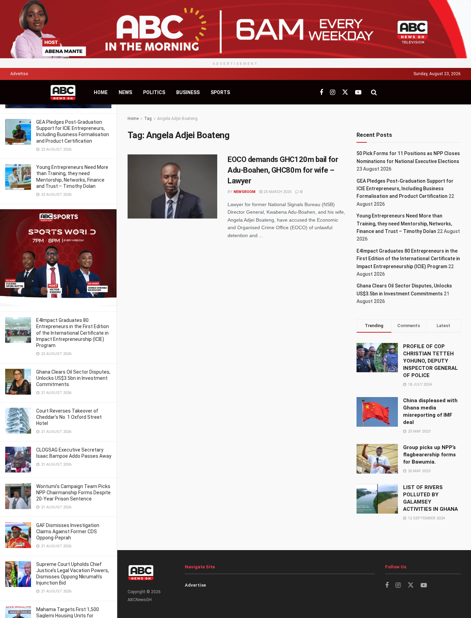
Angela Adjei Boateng (177, 118)
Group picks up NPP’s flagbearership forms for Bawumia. (429, 454)
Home (101, 92)
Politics (154, 92)
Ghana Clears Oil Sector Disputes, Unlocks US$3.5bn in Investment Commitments (73, 378)
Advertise (19, 73)
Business (188, 92)
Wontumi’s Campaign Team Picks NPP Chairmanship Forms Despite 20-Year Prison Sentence (73, 493)
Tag (148, 118)
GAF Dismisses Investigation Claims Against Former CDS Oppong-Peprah (67, 531)
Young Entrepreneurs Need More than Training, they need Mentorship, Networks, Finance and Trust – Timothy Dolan (404, 223)
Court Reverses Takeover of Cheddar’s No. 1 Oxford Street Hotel (69, 417)
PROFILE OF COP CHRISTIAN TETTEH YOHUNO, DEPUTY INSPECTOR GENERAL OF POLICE (430, 360)
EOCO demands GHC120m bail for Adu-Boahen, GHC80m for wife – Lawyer (283, 170)
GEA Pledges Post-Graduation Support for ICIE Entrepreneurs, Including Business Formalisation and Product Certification (405, 188)
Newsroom (244, 192)
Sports (220, 92)
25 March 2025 (276, 192)
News (125, 92)
